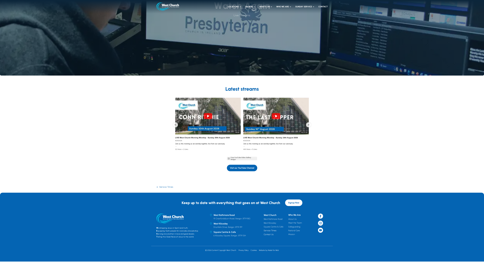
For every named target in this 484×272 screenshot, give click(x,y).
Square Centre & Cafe (273, 227)
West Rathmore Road (273, 219)
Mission (291, 234)
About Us (292, 219)
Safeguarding (294, 226)
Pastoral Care (294, 230)
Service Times (166, 187)
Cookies (254, 250)
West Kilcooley (270, 223)
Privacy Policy (244, 250)
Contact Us (269, 234)
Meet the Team (295, 223)
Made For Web (273, 250)
